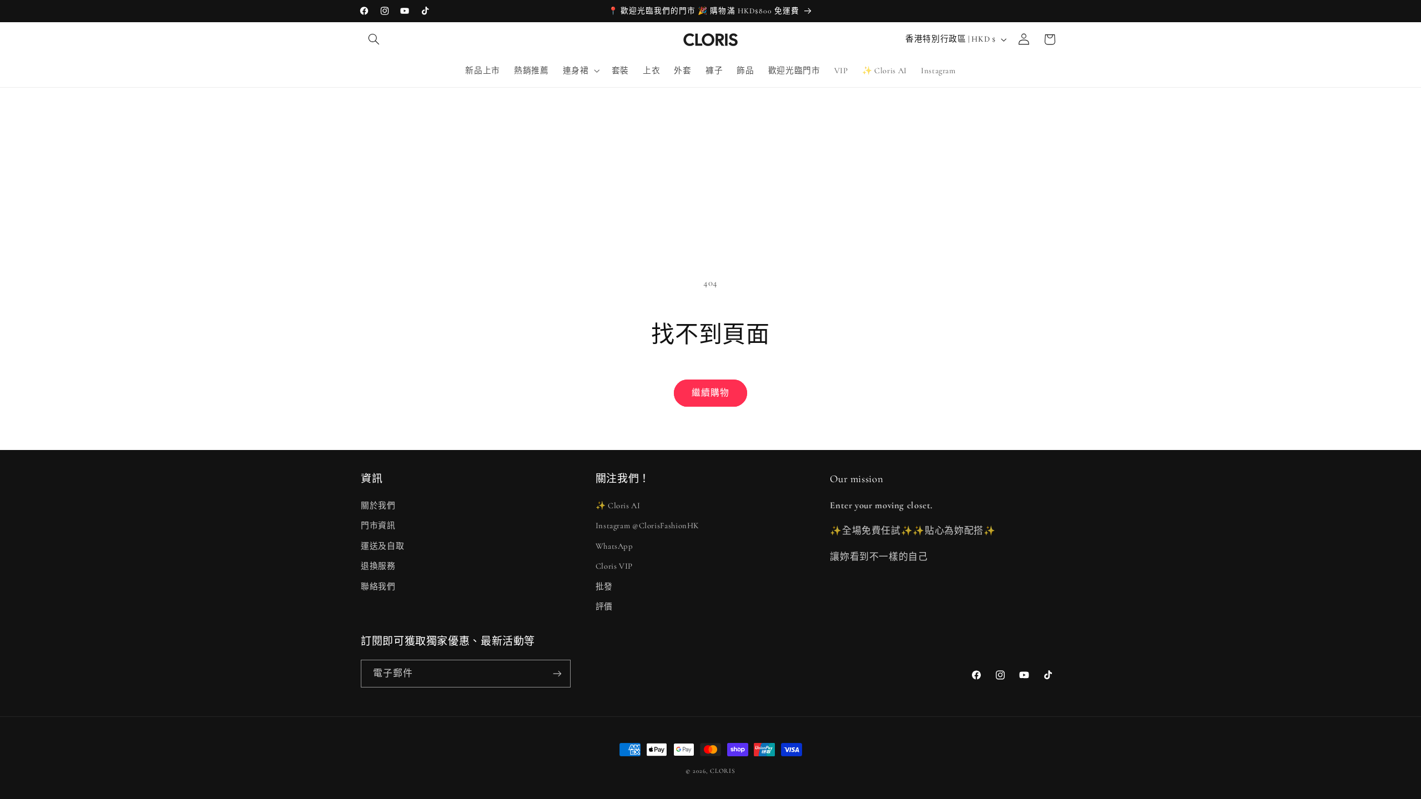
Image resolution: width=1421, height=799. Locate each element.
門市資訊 (378, 525)
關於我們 (378, 505)
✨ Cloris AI (618, 505)
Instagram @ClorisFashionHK (647, 525)
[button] (373, 39)
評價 (604, 606)
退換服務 (378, 566)
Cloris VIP (614, 566)
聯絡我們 (378, 586)
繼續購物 (710, 392)
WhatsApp (614, 546)
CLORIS (722, 771)
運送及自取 (382, 546)
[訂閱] (557, 673)
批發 (604, 586)
